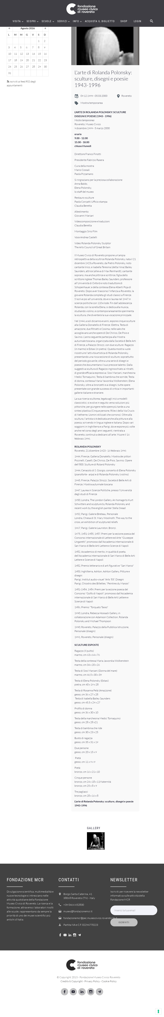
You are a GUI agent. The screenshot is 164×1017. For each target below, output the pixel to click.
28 (33, 66)
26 (21, 66)
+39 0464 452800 (73, 904)
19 (21, 60)
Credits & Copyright (72, 981)
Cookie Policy (109, 981)
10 (9, 53)
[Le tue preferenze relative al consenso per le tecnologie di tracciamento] (158, 1011)
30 (45, 66)
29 (39, 66)
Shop (123, 21)
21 (33, 60)
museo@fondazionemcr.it (77, 911)
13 (27, 53)
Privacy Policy (92, 981)
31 (9, 73)
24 (9, 66)
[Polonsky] (105, 45)
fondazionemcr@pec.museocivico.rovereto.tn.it (90, 918)
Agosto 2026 (27, 28)
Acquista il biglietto (100, 21)
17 (9, 60)
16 (45, 53)
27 (27, 66)
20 (27, 60)
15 (39, 53)
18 (15, 60)
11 (15, 53)
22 (39, 60)
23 (45, 60)
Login (137, 21)
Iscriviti (124, 922)
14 (33, 53)
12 (21, 53)
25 (15, 66)
